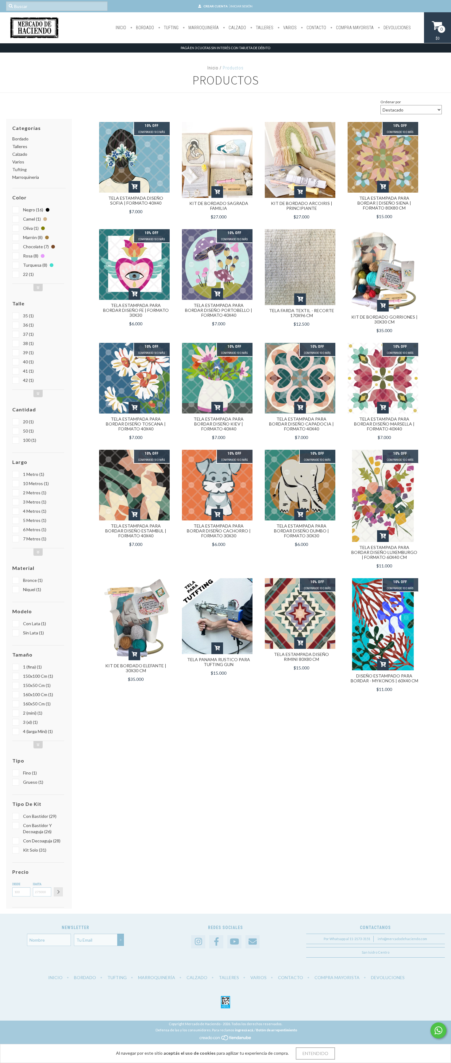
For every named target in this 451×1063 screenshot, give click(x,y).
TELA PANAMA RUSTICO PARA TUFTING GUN (218, 662)
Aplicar (58, 891)
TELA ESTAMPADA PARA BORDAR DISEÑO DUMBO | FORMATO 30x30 (301, 530)
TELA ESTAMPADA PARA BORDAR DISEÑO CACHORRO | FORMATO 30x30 (219, 530)
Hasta (37, 884)
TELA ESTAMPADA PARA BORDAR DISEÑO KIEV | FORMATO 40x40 (219, 423)
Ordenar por (390, 102)
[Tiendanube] (225, 1039)
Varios (289, 27)
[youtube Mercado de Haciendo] (234, 941)
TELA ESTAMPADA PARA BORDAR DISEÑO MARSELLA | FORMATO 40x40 (384, 423)
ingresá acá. (244, 1030)
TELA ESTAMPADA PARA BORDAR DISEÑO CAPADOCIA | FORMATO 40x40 (301, 423)
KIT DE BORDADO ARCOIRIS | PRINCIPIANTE (301, 206)
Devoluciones (397, 27)
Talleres (264, 27)
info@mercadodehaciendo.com (402, 939)
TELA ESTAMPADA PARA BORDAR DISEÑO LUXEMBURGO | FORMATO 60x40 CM (384, 552)
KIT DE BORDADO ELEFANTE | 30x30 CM (135, 668)
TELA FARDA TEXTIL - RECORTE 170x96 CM (301, 313)
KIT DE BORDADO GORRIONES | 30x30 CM (384, 319)
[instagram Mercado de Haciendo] (198, 941)
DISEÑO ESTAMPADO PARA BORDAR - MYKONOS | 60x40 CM (384, 678)
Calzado (237, 27)
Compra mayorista (354, 27)
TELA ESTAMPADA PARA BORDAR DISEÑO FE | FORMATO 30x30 (136, 310)
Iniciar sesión (241, 6)
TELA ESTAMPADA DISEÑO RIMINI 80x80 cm (301, 657)
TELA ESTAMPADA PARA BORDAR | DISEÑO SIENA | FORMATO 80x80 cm (384, 202)
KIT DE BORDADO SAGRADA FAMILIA (218, 206)
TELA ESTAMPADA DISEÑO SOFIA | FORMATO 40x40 (135, 200)
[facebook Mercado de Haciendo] (216, 941)
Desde (16, 884)
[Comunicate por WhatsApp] (438, 1030)
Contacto (316, 27)
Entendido (315, 1053)
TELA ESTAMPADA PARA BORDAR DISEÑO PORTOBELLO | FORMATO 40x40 (218, 310)
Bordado (144, 27)
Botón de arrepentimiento (276, 1030)
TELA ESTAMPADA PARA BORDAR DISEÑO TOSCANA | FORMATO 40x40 (136, 423)
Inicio (121, 27)
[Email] (252, 941)
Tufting (171, 27)
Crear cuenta (215, 6)
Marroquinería (203, 27)
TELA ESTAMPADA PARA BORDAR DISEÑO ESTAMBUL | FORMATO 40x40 (135, 530)
